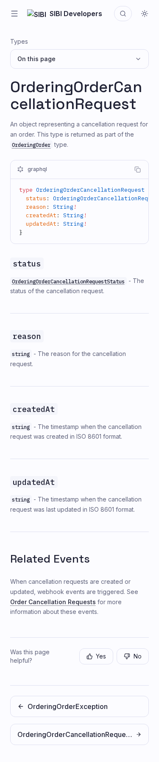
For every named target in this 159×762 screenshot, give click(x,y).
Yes (101, 656)
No (138, 656)
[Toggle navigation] (14, 13)
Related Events (50, 559)
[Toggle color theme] (144, 13)
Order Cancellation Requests (53, 601)
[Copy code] (137, 170)
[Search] (123, 13)
